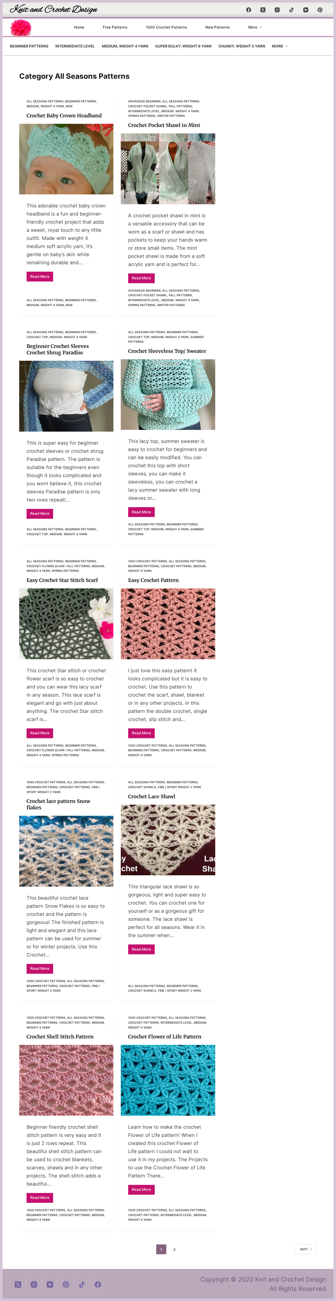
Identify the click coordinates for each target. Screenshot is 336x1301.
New (69, 106)
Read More (41, 278)
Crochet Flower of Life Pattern (164, 1037)
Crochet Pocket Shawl (147, 106)
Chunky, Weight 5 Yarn (241, 46)
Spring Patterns (141, 116)
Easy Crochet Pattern (153, 580)
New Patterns (217, 27)
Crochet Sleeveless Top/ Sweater (167, 351)
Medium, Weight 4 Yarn (125, 46)
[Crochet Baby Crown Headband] (66, 159)
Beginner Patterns (29, 46)
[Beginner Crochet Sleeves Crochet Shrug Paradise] (66, 396)
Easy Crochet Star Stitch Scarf (62, 580)
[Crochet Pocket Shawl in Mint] (168, 168)
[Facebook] (249, 10)
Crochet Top (37, 337)
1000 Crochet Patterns (166, 27)
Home (79, 27)
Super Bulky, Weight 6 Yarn (183, 46)
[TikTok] (291, 10)
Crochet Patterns (176, 566)
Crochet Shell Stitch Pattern (60, 1037)
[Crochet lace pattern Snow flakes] (66, 851)
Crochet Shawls (142, 787)
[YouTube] (306, 10)
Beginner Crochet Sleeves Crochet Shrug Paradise (58, 349)
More (252, 27)
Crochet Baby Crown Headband (64, 115)
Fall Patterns (180, 106)
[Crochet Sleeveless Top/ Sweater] (168, 394)
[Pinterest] (320, 10)
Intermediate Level (75, 46)
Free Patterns (115, 27)
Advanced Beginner (144, 101)
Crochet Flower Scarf (46, 566)
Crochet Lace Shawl (151, 796)
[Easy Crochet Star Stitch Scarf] (66, 623)
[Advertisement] (270, 133)
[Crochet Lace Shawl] (168, 840)
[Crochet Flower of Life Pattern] (168, 1080)
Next (304, 1249)
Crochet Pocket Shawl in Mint (164, 125)
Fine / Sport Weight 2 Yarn (179, 787)
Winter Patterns (171, 116)
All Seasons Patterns (45, 101)
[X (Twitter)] (263, 10)
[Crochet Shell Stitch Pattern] (66, 1080)
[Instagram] (277, 10)
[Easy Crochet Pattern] (168, 623)
